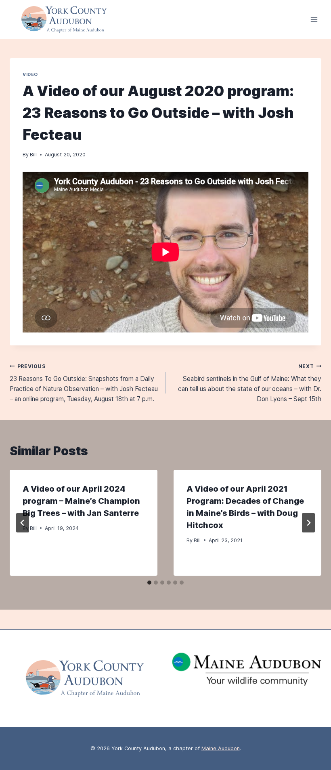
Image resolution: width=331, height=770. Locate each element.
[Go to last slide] (22, 522)
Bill (33, 154)
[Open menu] (313, 19)
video (30, 74)
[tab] (149, 583)
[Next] (308, 522)
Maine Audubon (220, 748)
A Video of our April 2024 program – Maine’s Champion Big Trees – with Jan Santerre (81, 501)
